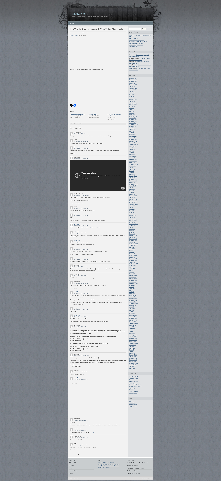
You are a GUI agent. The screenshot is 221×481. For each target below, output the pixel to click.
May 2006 (131, 310)
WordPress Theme (142, 478)
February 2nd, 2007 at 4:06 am (81, 445)
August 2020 (132, 78)
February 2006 (133, 315)
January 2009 (132, 257)
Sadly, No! (78, 13)
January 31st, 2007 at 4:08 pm (81, 225)
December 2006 (133, 298)
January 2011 (132, 217)
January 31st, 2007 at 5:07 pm (81, 242)
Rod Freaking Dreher (110, 464)
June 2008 (132, 268)
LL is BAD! (91, 432)
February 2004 (133, 355)
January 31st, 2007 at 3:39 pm (81, 215)
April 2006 (131, 311)
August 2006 (132, 305)
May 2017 (131, 94)
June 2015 (132, 129)
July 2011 (131, 207)
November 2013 (133, 161)
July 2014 (131, 147)
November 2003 (133, 360)
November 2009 (133, 240)
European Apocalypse (134, 379)
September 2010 (133, 224)
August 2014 (132, 146)
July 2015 (131, 128)
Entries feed (132, 403)
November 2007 (133, 280)
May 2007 (131, 290)
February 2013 (133, 176)
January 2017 (132, 101)
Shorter (131, 389)
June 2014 (132, 149)
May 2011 (131, 210)
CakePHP (129, 473)
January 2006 (132, 316)
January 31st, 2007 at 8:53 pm (81, 293)
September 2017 (133, 88)
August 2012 (132, 186)
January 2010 (132, 237)
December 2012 (133, 179)
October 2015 (132, 123)
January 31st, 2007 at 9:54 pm (81, 326)
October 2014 (132, 142)
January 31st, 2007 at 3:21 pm (81, 208)
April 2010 (131, 232)
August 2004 (132, 345)
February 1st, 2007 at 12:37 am (81, 372)
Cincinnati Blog (73, 470)
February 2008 (133, 275)
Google (129, 465)
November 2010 (133, 220)
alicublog (71, 465)
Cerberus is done (133, 378)
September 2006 (133, 303)
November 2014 (133, 141)
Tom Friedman (104, 465)
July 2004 (131, 346)
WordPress (130, 470)
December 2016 (133, 103)
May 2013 (131, 171)
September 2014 (133, 144)
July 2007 (131, 287)
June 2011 (131, 209)
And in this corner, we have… (136, 40)
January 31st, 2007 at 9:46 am (81, 148)
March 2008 (132, 273)
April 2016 (131, 113)
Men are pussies (133, 381)
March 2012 (132, 194)
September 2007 (133, 283)
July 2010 (131, 227)
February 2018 (133, 84)
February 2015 (133, 136)
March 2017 (132, 98)
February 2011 (132, 215)
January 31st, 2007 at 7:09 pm (81, 283)
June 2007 (132, 288)
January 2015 (132, 137)
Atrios (70, 468)
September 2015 (133, 124)
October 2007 (132, 282)
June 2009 (132, 249)
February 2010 (133, 235)
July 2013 (131, 167)
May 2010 (131, 230)
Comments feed (133, 404)
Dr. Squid (76, 224)
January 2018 (132, 86)
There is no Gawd (133, 391)
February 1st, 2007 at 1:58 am (81, 420)
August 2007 (132, 285)
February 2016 (133, 116)
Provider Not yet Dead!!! (135, 386)
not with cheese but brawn (93, 227)
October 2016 (132, 106)
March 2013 (132, 174)
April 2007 (131, 292)
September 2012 (133, 184)
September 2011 (133, 204)
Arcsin (150, 478)
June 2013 (132, 169)
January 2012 (132, 197)
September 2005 (133, 323)
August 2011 (132, 205)
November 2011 (133, 201)
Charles (76, 214)
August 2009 (132, 245)
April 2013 (131, 172)
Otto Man (76, 231)
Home (72, 23)
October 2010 (132, 222)
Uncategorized (133, 393)
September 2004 (133, 343)
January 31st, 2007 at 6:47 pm (81, 266)
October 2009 (132, 242)
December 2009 (133, 239)
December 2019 (133, 79)
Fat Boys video (74, 35)
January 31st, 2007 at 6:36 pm (81, 259)
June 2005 (132, 328)
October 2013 (132, 162)
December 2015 (133, 119)
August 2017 (132, 89)
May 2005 (131, 330)
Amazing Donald (133, 376)
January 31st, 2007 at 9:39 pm (81, 316)
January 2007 (132, 297)
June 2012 (132, 189)
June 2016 (132, 109)
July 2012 (131, 187)
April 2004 (131, 351)
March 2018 (132, 83)
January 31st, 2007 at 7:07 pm (81, 275)
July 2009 (131, 247)
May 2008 (131, 270)
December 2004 (133, 338)
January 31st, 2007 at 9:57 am (81, 158)
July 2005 (131, 326)
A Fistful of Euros (73, 463)
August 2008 (132, 265)
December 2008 (133, 258)
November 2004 (133, 340)
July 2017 (131, 91)
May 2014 (131, 151)
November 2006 (133, 300)
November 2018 (133, 81)
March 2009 (132, 254)
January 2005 (132, 336)
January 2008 (132, 277)
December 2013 (133, 159)
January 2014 (132, 157)
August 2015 (132, 126)
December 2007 (133, 278)
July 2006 (131, 307)
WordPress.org (133, 406)
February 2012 (133, 195)
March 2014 (132, 154)
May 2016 (131, 111)
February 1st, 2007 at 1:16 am (81, 379)
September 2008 (133, 263)
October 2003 (132, 361)
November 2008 (133, 260)
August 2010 (132, 225)
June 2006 (132, 308)
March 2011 (132, 214)
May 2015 (131, 131)
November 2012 (133, 181)
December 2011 (133, 199)
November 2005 (133, 320)
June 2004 (132, 348)
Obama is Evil (132, 383)
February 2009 (133, 255)
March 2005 (132, 333)
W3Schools (130, 468)
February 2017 (133, 99)
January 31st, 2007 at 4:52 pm (81, 233)
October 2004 (132, 341)
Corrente (71, 473)
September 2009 (133, 244)
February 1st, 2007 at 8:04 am (81, 437)
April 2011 (131, 212)
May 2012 (131, 190)
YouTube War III (92, 114)
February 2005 (133, 335)
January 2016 (132, 118)
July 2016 (131, 108)
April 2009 (131, 252)
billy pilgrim (77, 240)
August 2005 (132, 325)
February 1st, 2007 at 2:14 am (81, 430)
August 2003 (132, 365)
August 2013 (132, 166)
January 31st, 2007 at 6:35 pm (81, 249)
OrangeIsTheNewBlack (135, 384)
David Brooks (101, 462)
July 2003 (131, 366)
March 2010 (132, 234)
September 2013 (133, 164)
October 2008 (132, 262)
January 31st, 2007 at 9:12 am (81, 141)
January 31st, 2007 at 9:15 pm (81, 309)
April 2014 (131, 152)
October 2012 (132, 182)
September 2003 (133, 363)
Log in (130, 401)
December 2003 (133, 358)
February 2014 (133, 156)
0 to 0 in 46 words (133, 38)
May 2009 (131, 250)
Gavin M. (76, 291)
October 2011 (132, 202)
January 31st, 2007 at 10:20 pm (81, 355)
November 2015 (133, 121)
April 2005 (131, 331)
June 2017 (132, 93)
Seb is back (132, 388)
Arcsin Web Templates (132, 463)
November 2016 (133, 104)
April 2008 (131, 272)
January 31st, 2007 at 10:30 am (81, 195)
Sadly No (131, 68)
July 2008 (131, 267)
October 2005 (132, 321)
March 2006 (132, 313)
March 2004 (132, 353)
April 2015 (131, 133)
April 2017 (131, 96)
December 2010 (133, 219)
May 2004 (131, 350)
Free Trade (106, 462)
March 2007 (132, 293)
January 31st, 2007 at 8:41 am (81, 133)
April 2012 (131, 192)
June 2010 (132, 229)
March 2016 (132, 114)
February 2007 (133, 295)
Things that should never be (77, 114)
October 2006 (132, 302)
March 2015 (132, 134)
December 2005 (133, 318)
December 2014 (133, 139)
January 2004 (132, 356)
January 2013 (132, 177)
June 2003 (132, 368)
